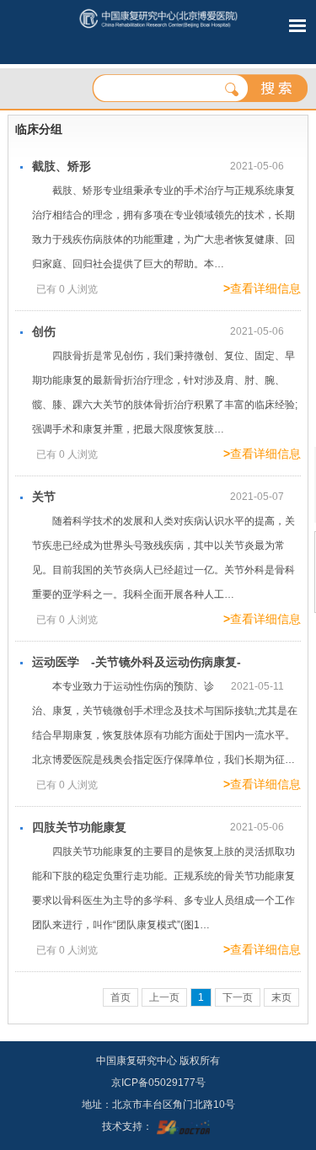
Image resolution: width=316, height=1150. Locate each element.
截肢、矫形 (61, 166)
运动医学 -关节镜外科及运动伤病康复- (136, 662)
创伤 (44, 331)
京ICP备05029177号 (158, 1082)
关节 (44, 496)
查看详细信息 (262, 288)
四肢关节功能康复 (79, 827)
